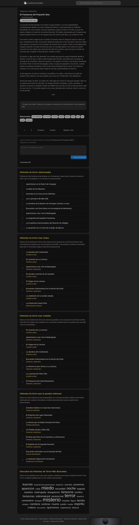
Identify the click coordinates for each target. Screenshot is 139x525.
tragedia (81, 489)
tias (82, 116)
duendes (68, 485)
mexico (80, 496)
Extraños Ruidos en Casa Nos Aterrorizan (43, 408)
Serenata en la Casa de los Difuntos (40, 194)
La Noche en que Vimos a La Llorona (41, 366)
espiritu (61, 116)
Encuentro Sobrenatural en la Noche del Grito (44, 289)
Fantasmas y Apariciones (28, 11)
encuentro (41, 508)
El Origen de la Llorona (35, 281)
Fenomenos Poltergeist (33, 410)
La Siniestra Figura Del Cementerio (40, 459)
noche (71, 488)
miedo (22, 120)
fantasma (29, 120)
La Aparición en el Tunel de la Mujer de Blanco (45, 228)
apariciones (53, 507)
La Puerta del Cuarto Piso (36, 303)
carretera (35, 504)
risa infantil (47, 116)
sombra (78, 492)
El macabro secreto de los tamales (40, 274)
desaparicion (53, 492)
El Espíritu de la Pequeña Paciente (40, 444)
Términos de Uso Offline (57, 521)
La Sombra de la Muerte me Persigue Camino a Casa (47, 204)
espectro (59, 485)
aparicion (28, 488)
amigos (25, 504)
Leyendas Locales (31, 254)
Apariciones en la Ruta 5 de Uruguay (41, 184)
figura (73, 500)
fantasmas (28, 496)
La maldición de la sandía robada (39, 296)
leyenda (27, 484)
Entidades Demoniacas (33, 425)
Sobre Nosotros (43, 519)
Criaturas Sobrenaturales (33, 454)
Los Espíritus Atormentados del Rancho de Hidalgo (47, 223)
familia (81, 500)
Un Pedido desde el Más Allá (37, 430)
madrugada (40, 492)
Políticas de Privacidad (55, 519)
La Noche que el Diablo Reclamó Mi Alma (43, 422)
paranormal (57, 496)
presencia (79, 484)
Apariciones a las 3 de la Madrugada (41, 213)
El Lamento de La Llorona (36, 259)
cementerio (28, 500)
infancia (75, 508)
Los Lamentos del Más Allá (37, 199)
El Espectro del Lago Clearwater (39, 415)
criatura (32, 507)
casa (38, 489)
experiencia (65, 508)
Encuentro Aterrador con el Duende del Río (43, 452)
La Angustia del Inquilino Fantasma (40, 218)
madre (70, 504)
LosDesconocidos (35, 3)
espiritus (28, 492)
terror (73, 116)
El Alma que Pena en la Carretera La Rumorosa (45, 437)
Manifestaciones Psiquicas (34, 305)
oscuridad (60, 488)
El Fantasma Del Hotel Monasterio (40, 381)
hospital (66, 500)
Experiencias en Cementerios (34, 461)
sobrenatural (43, 496)
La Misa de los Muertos (35, 189)
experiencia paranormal (44, 485)
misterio (52, 499)
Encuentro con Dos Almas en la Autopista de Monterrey (49, 208)
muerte (68, 116)
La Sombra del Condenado (37, 252)
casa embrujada (37, 116)
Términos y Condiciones (70, 519)
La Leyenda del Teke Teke (36, 374)
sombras (54, 116)
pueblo (63, 504)
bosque (38, 501)
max (78, 116)
